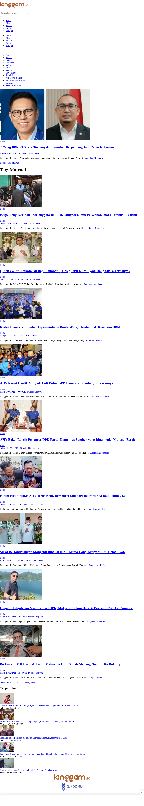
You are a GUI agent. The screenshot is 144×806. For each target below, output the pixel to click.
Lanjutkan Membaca (93, 158)
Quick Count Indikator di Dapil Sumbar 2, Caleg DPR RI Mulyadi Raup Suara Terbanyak (65, 271)
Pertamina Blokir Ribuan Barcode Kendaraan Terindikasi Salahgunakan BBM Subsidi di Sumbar (43, 754)
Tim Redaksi (33, 153)
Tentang (9, 83)
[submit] (28, 13)
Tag (9, 163)
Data (8, 60)
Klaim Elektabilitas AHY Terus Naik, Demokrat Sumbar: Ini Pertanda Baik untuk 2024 (63, 496)
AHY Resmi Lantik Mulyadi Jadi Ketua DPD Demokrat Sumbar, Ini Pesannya (56, 383)
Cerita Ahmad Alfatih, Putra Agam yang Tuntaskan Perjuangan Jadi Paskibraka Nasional (39, 705)
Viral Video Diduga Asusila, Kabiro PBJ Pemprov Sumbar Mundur (30, 770)
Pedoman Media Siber (15, 80)
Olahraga (10, 62)
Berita (8, 20)
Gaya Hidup (11, 73)
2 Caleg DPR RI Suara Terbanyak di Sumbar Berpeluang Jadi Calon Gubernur (57, 147)
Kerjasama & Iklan (14, 78)
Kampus (9, 30)
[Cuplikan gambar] (7, 703)
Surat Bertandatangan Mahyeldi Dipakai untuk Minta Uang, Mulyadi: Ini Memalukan (62, 552)
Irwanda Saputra (34, 392)
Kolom (9, 28)
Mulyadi (15, 163)
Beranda (3, 163)
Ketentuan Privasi (13, 85)
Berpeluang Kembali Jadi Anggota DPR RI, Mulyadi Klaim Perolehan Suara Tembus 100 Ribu (68, 215)
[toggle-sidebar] (1, 16)
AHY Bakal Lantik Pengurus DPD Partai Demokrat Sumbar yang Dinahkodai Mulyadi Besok (67, 439)
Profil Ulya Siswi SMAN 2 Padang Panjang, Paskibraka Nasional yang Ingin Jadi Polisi (39, 721)
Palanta (9, 25)
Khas (8, 23)
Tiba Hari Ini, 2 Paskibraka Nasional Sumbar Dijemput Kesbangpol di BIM (33, 738)
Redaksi (9, 75)
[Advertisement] (72, 800)
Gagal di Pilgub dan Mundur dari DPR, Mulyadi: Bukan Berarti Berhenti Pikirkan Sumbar (66, 608)
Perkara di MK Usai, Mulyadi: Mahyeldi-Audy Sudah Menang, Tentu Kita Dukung (60, 664)
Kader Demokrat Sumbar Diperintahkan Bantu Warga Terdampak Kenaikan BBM (60, 327)
